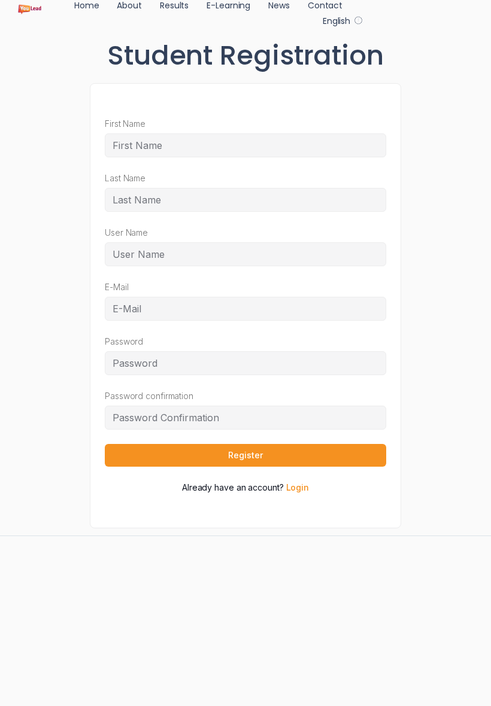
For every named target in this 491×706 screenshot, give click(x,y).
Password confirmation (149, 396)
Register (245, 455)
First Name (125, 123)
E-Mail (116, 287)
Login (298, 487)
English (336, 21)
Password (124, 341)
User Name (126, 232)
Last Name (125, 178)
